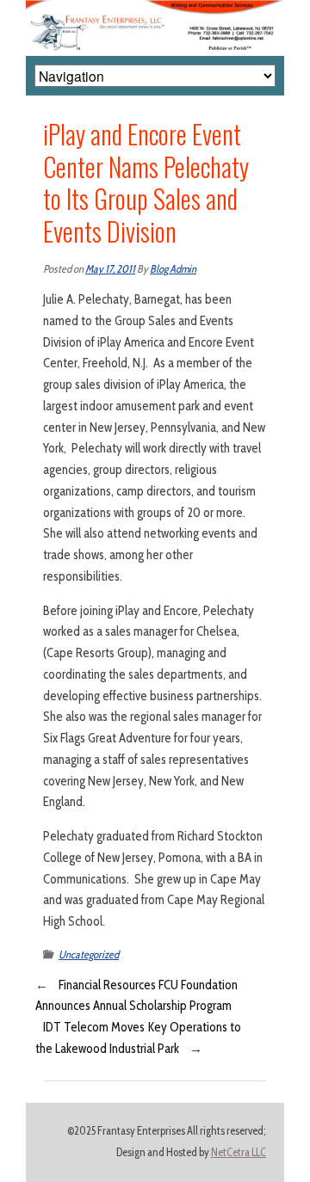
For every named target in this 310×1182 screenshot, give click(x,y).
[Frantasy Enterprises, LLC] (155, 10)
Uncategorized (89, 954)
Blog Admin (173, 268)
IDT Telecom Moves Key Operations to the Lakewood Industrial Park (138, 1037)
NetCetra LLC (238, 1152)
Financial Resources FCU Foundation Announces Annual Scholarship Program (136, 995)
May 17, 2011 (110, 268)
